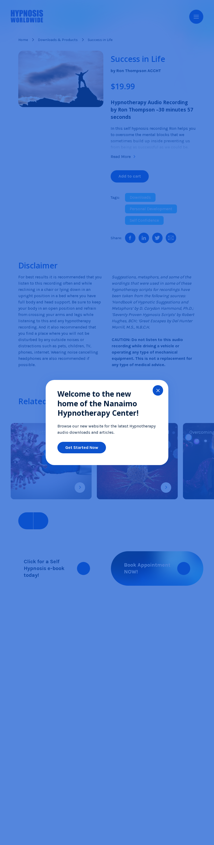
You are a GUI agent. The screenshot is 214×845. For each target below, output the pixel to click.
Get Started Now (81, 447)
